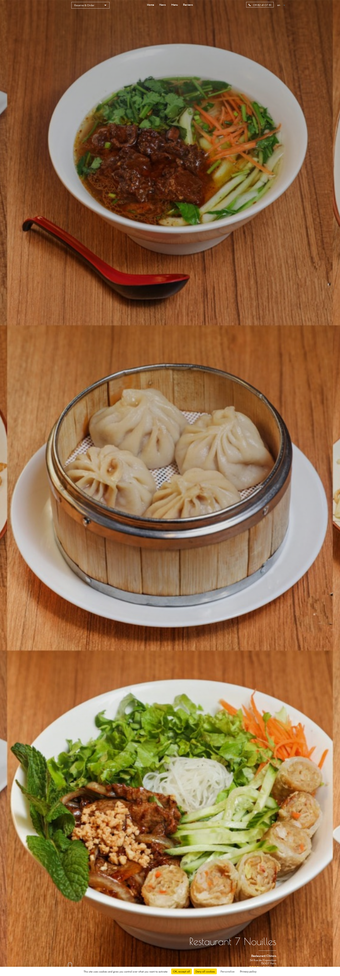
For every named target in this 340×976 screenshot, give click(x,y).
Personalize (227, 971)
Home (150, 4)
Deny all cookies (205, 971)
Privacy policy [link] (248, 971)
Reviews (188, 4)
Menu (174, 4)
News (162, 4)
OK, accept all (181, 971)
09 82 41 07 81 (261, 5)
